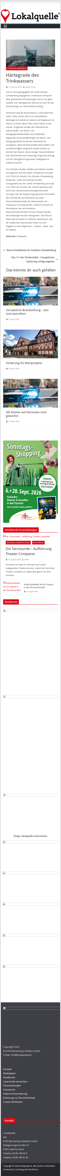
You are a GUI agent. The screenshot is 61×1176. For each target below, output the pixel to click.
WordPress (33, 1169)
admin (26, 559)
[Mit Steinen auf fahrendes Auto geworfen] (30, 380)
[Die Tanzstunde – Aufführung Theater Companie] (30, 536)
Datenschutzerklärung (15, 1093)
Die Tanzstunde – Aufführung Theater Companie (28, 551)
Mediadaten (9, 1073)
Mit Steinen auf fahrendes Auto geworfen (26, 414)
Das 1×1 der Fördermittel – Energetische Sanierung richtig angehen (32, 259)
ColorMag (19, 1169)
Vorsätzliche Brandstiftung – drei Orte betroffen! (27, 312)
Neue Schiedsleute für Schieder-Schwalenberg (31, 250)
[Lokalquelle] (30, 11)
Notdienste (9, 1077)
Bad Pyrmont (38, 543)
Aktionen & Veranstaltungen (18, 543)
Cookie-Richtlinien (12, 1101)
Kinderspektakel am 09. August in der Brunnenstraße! (38, 586)
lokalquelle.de (26, 1166)
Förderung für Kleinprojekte (24, 363)
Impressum (9, 1089)
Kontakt (7, 1069)
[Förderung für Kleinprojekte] (30, 331)
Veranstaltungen (12, 1085)
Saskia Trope (30, 87)
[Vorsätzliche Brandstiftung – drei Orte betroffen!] (30, 278)
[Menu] (5, 26)
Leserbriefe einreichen (15, 1081)
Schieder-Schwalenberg (16, 68)
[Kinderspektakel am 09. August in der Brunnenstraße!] (12, 588)
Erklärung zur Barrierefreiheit (19, 1097)
